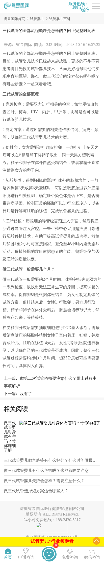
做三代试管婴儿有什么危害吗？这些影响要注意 (46, 470)
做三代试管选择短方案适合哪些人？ (36, 491)
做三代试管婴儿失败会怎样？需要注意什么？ (44, 480)
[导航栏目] (16, 6)
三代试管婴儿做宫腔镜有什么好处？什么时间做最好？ (52, 460)
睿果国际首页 (14, 19)
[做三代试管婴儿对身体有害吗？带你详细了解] (58, 437)
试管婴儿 (37, 19)
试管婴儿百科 (59, 19)
